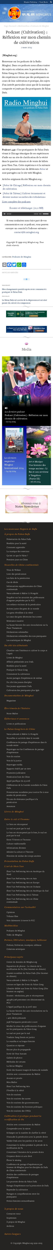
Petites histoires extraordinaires (21, 1200)
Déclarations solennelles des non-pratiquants (26, 636)
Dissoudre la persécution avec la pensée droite (27, 1136)
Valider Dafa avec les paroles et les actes (24, 1140)
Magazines (11, 700)
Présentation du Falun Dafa (19, 539)
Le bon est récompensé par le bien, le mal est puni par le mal (27, 834)
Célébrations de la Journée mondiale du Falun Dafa (27, 786)
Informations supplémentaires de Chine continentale (24, 587)
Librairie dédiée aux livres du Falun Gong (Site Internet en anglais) (27, 990)
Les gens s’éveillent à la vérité (20, 612)
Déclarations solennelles (17, 632)
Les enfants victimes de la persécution (24, 604)
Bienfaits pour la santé (16, 543)
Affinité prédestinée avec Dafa (20, 661)
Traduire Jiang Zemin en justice (21, 1037)
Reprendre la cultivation (17, 1189)
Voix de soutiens (14, 1094)
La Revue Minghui (15, 1065)
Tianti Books (43, 2)
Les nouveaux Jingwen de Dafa (20, 529)
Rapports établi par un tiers (19, 768)
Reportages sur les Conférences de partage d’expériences (25, 750)
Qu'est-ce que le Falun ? (17, 555)
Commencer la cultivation (18, 674)
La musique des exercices (18, 551)
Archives (10, 1226)
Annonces (11, 806)
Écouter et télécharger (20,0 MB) (26, 207)
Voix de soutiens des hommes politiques (24, 1106)
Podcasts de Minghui (40, 26)
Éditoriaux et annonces (16, 718)
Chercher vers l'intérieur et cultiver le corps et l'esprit (27, 652)
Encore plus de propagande (19, 1049)
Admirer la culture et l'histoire (20, 851)
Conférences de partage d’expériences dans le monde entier (27, 743)
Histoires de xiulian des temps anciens (24, 855)
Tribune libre (12, 916)
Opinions (11, 912)
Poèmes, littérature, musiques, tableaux (25, 940)
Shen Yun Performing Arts (18, 1086)
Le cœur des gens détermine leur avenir (24, 616)
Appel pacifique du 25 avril (18, 780)
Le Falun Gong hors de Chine (19, 729)
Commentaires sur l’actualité (20, 907)
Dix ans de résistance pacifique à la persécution (22, 800)
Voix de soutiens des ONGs (19, 1110)
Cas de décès (12, 582)
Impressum (12, 1217)
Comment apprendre (16, 547)
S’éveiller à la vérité (15, 1090)
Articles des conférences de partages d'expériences (23, 1176)
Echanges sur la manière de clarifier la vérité (26, 1132)
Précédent (6, 285)
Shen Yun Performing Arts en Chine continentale (22, 900)
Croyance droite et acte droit (19, 1156)
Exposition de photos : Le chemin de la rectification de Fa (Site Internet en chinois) (26, 967)
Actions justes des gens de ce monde (23, 608)
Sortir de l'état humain (17, 1053)
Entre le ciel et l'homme (16, 819)
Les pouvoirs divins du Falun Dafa (22, 1181)
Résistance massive (15, 620)
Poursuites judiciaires (16, 772)
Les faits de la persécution (18, 578)
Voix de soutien (13, 756)
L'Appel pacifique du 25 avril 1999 (22, 1006)
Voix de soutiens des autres (19, 1098)
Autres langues (12, 1233)
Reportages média (14, 764)
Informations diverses (16, 847)
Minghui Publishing (31, 2)
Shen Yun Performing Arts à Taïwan (22, 894)
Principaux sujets (13, 957)
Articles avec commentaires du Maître (23, 1074)
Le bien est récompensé (17, 824)
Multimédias (23, 26)
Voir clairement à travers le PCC (21, 920)
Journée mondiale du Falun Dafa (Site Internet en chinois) (27, 974)
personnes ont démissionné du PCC (26, 1001)
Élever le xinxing (14, 1160)
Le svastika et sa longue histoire (21, 1041)
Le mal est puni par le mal (18, 828)
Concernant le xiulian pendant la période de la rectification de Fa (27, 1146)
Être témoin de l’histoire (17, 708)
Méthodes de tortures (16, 1061)
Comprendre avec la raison (18, 1128)
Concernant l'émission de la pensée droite (25, 1152)
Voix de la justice (14, 760)
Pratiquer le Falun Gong (17, 669)
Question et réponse (15, 1045)
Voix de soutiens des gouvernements (23, 1102)
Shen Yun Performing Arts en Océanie (23, 886)
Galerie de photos (14, 1057)
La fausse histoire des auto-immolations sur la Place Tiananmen (27, 626)
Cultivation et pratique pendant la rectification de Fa (22, 1117)
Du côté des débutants (16, 645)
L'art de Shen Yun (14, 866)
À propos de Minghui (16, 1221)
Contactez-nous (14, 1213)
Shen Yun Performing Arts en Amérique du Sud (27, 890)
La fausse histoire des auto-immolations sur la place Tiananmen (27, 1012)
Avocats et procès (14, 1078)
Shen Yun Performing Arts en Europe (23, 882)
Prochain (5, 296)
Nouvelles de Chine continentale (21, 564)
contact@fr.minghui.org (26, 232)
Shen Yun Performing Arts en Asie (22, 878)
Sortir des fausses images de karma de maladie (27, 1069)
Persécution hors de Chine (18, 776)
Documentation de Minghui (19, 695)
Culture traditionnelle (16, 843)
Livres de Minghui (14, 811)
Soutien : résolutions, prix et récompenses (25, 995)
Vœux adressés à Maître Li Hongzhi (22, 980)
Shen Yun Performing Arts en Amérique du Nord (25, 873)
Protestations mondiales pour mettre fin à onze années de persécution (28, 793)
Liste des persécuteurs (16, 573)
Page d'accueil (10, 26)
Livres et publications (16, 723)
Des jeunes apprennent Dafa (19, 686)
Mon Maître (12, 1082)
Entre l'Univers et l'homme (19, 839)
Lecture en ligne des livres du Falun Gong (25, 984)
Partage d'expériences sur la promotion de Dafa (28, 1185)
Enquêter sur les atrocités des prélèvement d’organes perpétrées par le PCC (25, 599)
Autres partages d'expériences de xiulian (24, 678)
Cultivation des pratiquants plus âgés (23, 690)
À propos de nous (13, 1208)
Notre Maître (12, 713)
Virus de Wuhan (14, 569)
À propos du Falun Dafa (17, 534)
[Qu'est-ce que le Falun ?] (14, 13)
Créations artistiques (16, 949)
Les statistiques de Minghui (19, 640)
